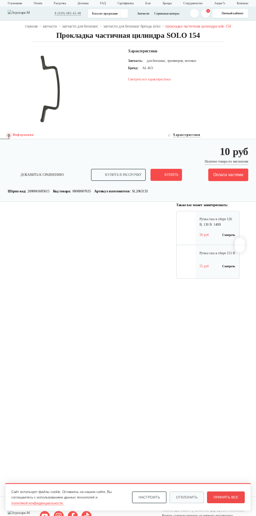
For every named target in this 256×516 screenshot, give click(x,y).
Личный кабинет (232, 13)
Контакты (242, 3)
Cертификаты (126, 3)
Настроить (149, 497)
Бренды (167, 3)
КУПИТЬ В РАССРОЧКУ (123, 175)
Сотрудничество (192, 3)
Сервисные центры (166, 13)
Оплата (38, 3)
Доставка (83, 3)
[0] (206, 13)
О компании (15, 3)
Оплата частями (228, 175)
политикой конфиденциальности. (37, 503)
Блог (148, 3)
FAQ (103, 3)
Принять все (226, 497)
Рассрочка (60, 3)
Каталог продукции (105, 13)
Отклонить (187, 497)
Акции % (219, 3)
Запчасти (143, 13)
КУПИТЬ (171, 175)
